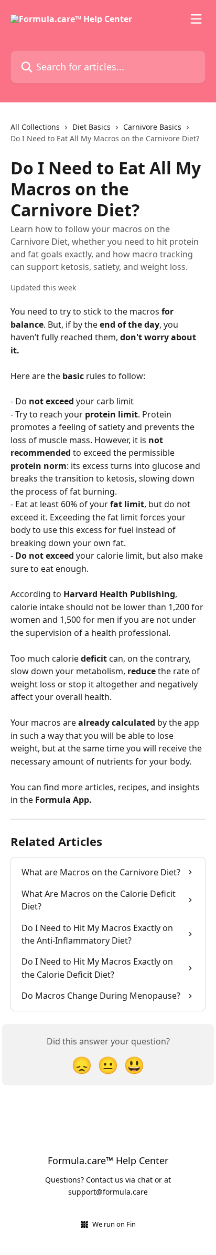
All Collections (35, 127)
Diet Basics (91, 127)
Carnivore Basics (152, 127)
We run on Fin (114, 1224)
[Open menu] (196, 19)
